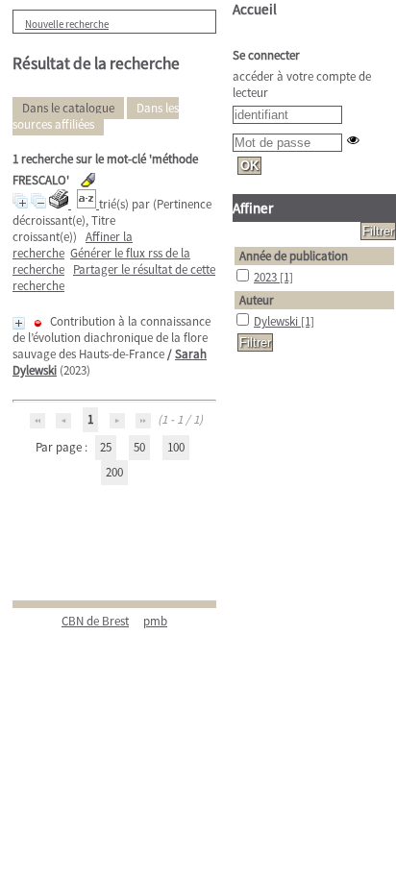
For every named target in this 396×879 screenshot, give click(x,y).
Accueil (255, 9)
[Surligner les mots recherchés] (88, 180)
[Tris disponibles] (88, 204)
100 (176, 447)
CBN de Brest (95, 621)
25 (105, 447)
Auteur (256, 300)
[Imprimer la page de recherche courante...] (60, 204)
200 (114, 472)
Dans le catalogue (68, 108)
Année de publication (293, 256)
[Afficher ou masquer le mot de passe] (353, 140)
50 (139, 447)
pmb (155, 621)
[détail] (18, 323)
